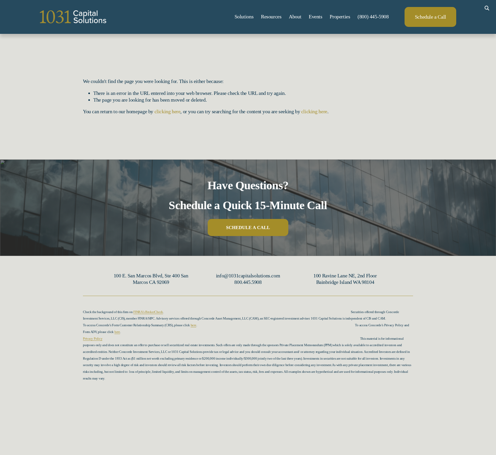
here (193, 325)
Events (315, 16)
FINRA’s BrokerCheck (148, 312)
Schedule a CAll (248, 227)
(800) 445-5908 (373, 16)
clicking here (167, 111)
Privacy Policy (92, 338)
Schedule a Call (430, 17)
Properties (340, 16)
